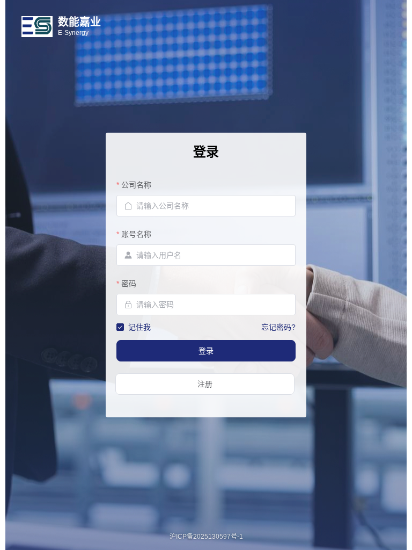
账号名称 (136, 234)
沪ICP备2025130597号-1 (206, 536)
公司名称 (136, 184)
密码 (128, 283)
